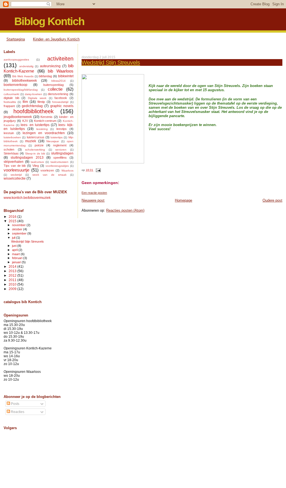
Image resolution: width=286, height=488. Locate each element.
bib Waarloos (60, 71)
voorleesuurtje (16, 170)
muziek (30, 141)
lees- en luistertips (35, 125)
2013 (13, 271)
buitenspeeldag (53, 84)
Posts (14, 404)
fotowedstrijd (60, 101)
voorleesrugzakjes (57, 165)
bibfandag (45, 76)
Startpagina (15, 39)
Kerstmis (46, 117)
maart (16, 254)
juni (14, 245)
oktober (17, 229)
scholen (9, 149)
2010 (13, 284)
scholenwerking (35, 149)
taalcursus (37, 161)
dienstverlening (58, 94)
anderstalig (26, 66)
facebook (60, 98)
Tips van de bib (15, 165)
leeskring (42, 129)
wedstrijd (16, 174)
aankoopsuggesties (16, 59)
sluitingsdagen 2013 (27, 158)
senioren (60, 149)
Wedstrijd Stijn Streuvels (111, 62)
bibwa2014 (58, 80)
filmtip (41, 101)
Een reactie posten (94, 192)
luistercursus (35, 137)
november (19, 225)
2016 (13, 216)
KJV (25, 120)
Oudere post (272, 200)
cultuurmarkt (11, 94)
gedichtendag (32, 106)
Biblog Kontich (49, 21)
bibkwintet (65, 76)
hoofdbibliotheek (33, 111)
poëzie (39, 145)
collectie (55, 89)
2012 (13, 275)
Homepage (183, 200)
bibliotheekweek (24, 81)
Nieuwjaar (52, 141)
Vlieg (35, 165)
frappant (9, 106)
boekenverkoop (15, 85)
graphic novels (61, 106)
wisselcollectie (15, 178)
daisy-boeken (33, 94)
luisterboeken (12, 137)
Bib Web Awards (23, 76)
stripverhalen (13, 162)
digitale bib (11, 98)
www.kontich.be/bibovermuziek (27, 197)
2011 (13, 280)
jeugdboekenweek (18, 117)
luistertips (57, 137)
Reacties (17, 412)
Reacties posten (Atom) (125, 210)
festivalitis (10, 101)
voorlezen (47, 170)
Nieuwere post (93, 200)
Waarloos (67, 170)
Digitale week (37, 98)
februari (17, 258)
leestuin (9, 133)
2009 (13, 289)
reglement (59, 145)
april (15, 250)
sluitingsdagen (62, 153)
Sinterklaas (11, 153)
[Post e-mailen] (97, 169)
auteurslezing (50, 66)
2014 (13, 266)
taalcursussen (59, 161)
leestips (61, 129)
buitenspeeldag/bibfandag (21, 89)
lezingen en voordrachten (44, 133)
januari (17, 262)
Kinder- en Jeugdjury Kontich (56, 39)
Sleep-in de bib (35, 153)
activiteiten (60, 58)
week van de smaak (49, 174)
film (25, 102)
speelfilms (60, 157)
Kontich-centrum (45, 120)
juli (14, 237)
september (19, 233)
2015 (13, 221)
